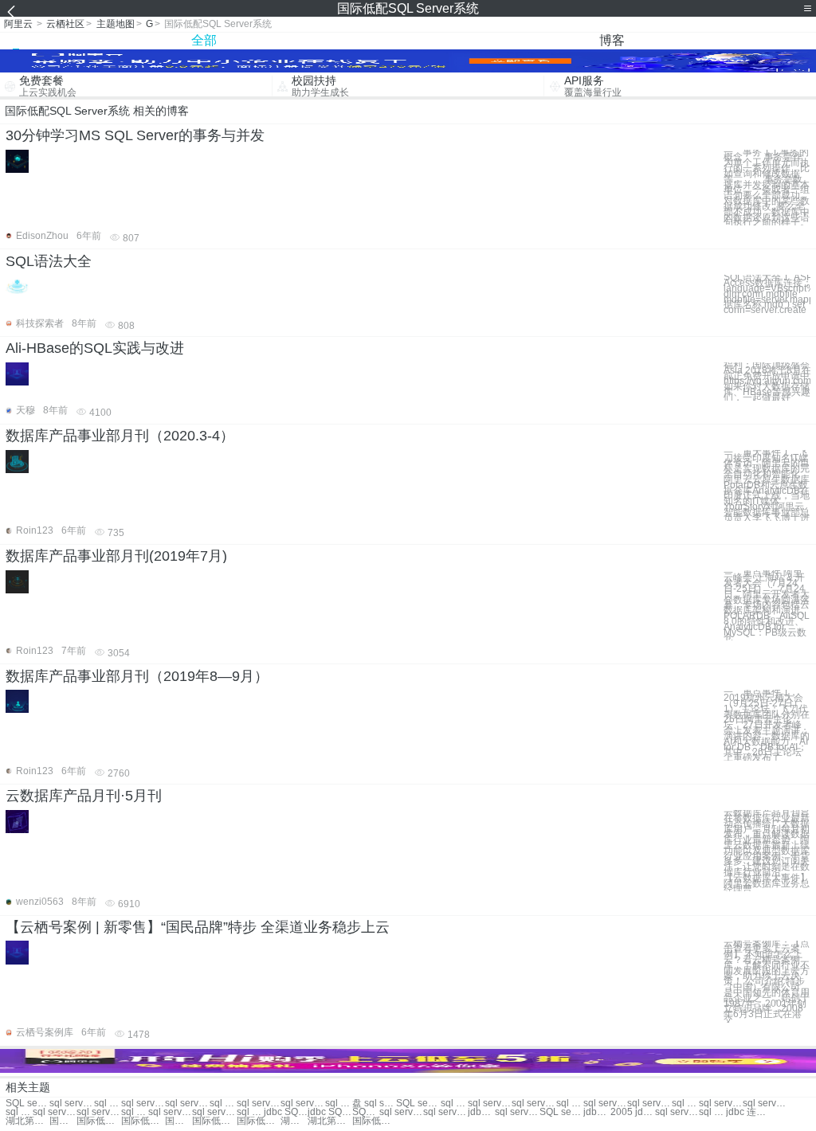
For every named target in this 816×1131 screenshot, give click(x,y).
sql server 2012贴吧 (569, 1103)
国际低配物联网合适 (143, 1121)
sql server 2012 (143, 1103)
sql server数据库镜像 (677, 1112)
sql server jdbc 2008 (445, 1112)
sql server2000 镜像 (721, 1103)
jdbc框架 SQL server (596, 1112)
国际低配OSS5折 (214, 1121)
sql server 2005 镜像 (765, 1103)
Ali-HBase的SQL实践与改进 (95, 348)
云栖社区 (65, 23)
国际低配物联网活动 (258, 1121)
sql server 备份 (223, 1103)
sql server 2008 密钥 (454, 1103)
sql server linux (214, 1112)
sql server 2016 (338, 1103)
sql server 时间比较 (533, 1103)
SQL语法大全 (49, 261)
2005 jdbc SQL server (632, 1112)
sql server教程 (258, 1103)
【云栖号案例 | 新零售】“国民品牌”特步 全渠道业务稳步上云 (198, 927)
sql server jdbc (649, 1103)
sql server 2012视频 (134, 1112)
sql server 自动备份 (54, 1112)
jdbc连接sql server (481, 1112)
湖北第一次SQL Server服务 (329, 1121)
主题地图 (115, 23)
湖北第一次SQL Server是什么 (294, 1121)
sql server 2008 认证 (490, 1103)
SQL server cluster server (418, 1103)
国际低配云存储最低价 (178, 1121)
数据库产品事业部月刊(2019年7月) (116, 556)
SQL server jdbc (365, 1112)
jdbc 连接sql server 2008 (748, 1112)
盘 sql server (374, 1103)
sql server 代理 (107, 1103)
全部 (204, 40)
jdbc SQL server (286, 1112)
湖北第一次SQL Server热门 (27, 1121)
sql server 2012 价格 (170, 1112)
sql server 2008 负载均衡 (712, 1112)
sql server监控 (71, 1103)
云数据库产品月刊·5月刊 (84, 796)
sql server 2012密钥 (685, 1103)
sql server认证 (302, 1103)
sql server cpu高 (517, 1112)
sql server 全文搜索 (98, 1112)
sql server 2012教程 (250, 1112)
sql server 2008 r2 (401, 1112)
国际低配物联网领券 (374, 1121)
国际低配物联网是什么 (98, 1121)
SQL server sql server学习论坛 (27, 1103)
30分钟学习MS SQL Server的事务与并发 (135, 135)
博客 (612, 40)
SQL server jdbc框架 (561, 1112)
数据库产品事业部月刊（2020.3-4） (120, 436)
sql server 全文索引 (19, 1112)
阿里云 (18, 23)
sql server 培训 (187, 1103)
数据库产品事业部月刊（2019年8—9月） (137, 676)
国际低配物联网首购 (62, 1121)
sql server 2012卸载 (605, 1103)
